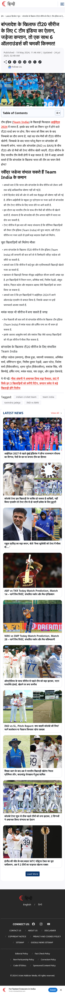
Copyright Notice (17, 936)
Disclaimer (50, 930)
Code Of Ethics (19, 965)
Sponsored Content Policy (44, 965)
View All (55, 412)
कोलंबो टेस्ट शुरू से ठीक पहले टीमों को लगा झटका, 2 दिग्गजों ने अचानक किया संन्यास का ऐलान (31, 817)
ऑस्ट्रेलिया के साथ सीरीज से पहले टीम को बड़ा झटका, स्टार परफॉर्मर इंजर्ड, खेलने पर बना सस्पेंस (31, 682)
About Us (33, 930)
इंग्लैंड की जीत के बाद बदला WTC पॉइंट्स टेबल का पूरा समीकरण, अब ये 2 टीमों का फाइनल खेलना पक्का (29, 862)
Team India (21, 122)
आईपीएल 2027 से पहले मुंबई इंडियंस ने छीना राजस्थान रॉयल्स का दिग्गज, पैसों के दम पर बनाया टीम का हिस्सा (32, 455)
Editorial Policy (21, 953)
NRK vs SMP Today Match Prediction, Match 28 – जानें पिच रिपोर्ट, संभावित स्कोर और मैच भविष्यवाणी (31, 637)
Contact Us (15, 930)
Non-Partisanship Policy (23, 959)
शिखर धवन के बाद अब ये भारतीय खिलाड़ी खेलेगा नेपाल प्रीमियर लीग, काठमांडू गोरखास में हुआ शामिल (28, 772)
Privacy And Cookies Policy (47, 936)
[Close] (61, 990)
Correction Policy (48, 959)
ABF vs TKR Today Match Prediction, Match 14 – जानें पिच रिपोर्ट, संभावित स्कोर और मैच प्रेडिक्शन (31, 592)
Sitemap (20, 942)
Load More (32, 873)
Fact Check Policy (42, 953)
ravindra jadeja (12, 402)
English (27, 904)
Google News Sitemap (42, 942)
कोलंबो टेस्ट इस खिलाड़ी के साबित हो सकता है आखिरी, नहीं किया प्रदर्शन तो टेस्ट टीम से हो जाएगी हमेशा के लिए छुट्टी (31, 500)
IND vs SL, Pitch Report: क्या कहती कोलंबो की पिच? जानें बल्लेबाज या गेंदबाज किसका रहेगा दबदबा (31, 727)
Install (53, 990)
